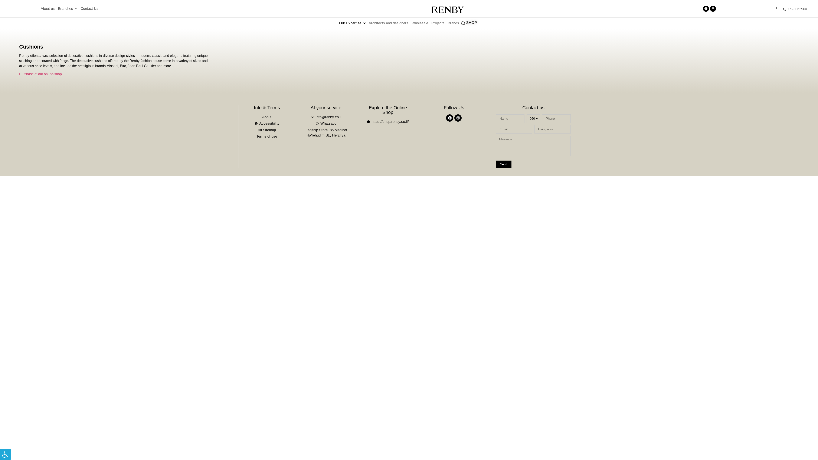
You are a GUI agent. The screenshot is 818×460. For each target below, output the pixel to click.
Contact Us (89, 9)
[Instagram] (713, 9)
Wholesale (420, 23)
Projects (438, 23)
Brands (453, 23)
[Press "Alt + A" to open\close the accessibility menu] (5, 454)
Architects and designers (388, 23)
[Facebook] (706, 9)
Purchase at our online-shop (40, 74)
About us (48, 9)
